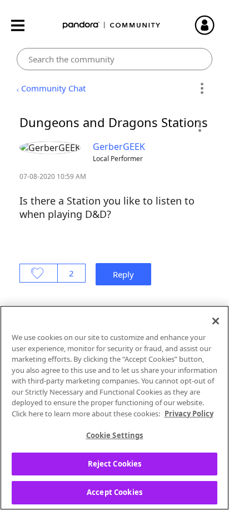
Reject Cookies (115, 464)
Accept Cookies (114, 492)
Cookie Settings (114, 435)
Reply (123, 274)
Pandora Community (112, 25)
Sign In (209, 25)
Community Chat (53, 88)
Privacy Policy (189, 414)
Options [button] (202, 88)
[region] (114, 407)
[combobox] (114, 59)
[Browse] (23, 25)
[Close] (215, 321)
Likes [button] (38, 273)
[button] (199, 126)
